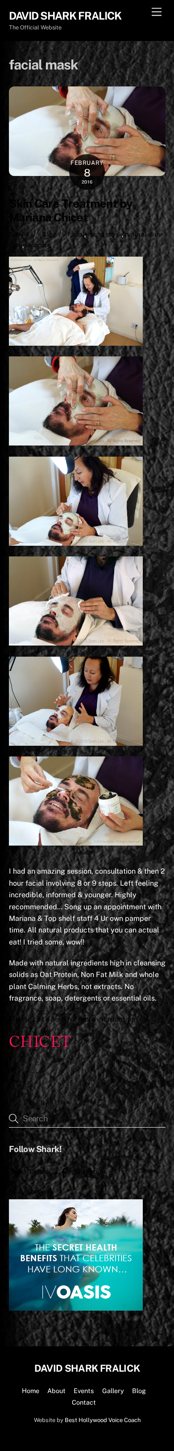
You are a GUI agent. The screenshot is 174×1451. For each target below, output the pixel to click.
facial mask (104, 234)
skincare (38, 245)
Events (84, 1390)
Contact (84, 1402)
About (56, 1390)
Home (30, 1390)
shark (20, 234)
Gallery (113, 1390)
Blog (49, 234)
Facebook (89, 1171)
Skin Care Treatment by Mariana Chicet (71, 210)
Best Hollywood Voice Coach (103, 1420)
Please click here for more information (72, 1019)
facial (75, 234)
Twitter (39, 1171)
